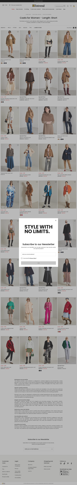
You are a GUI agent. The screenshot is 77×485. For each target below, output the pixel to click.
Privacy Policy (33, 258)
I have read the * (30, 258)
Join (38, 263)
